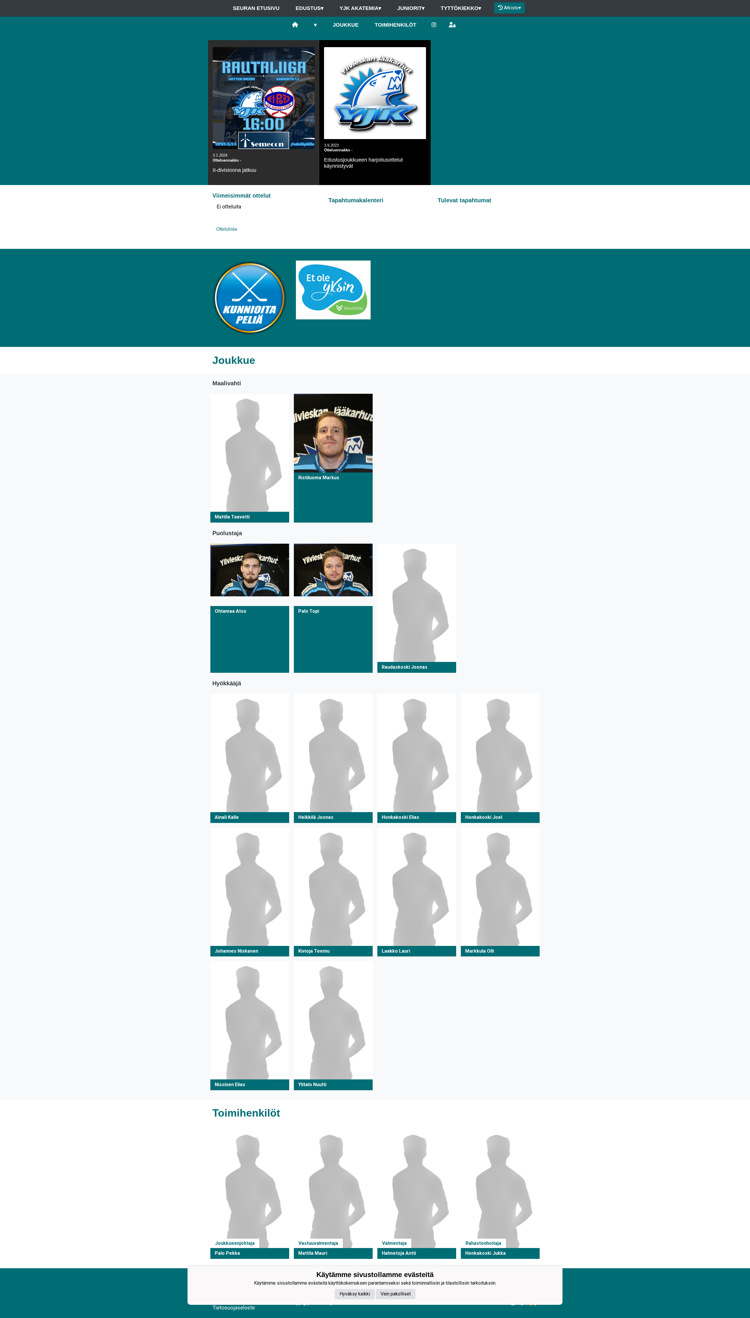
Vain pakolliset (396, 1294)
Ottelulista (226, 229)
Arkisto (512, 8)
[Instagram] (434, 25)
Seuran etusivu (256, 8)
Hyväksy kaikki (355, 1294)
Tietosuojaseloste (233, 1308)
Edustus (309, 8)
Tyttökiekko (461, 8)
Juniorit (411, 8)
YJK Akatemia (360, 8)
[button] (250, 458)
